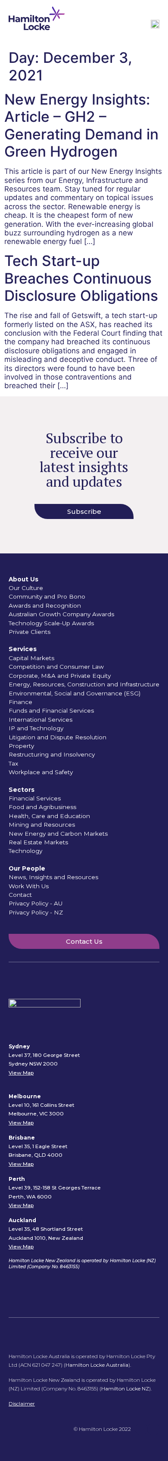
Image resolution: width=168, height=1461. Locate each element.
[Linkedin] (141, 1429)
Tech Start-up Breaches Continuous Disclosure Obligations (81, 278)
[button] (138, 25)
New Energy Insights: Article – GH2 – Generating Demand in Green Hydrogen (81, 125)
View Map (21, 1072)
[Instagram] (153, 1429)
